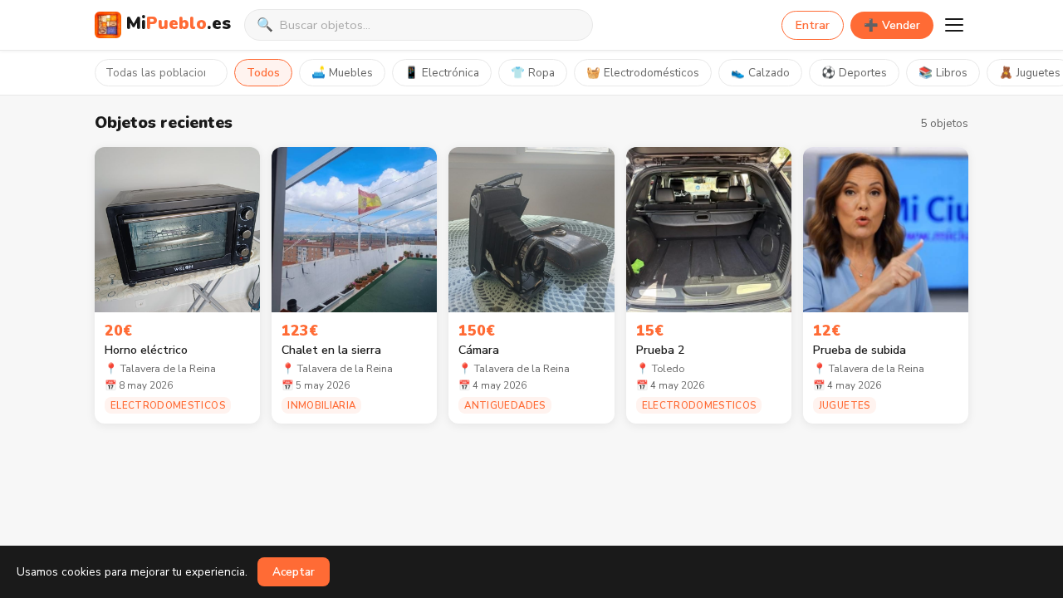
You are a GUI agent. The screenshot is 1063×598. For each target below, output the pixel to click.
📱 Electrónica (441, 73)
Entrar (813, 25)
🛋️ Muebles (342, 73)
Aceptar (293, 572)
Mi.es (178, 23)
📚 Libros (942, 73)
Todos (263, 73)
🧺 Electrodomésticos (642, 73)
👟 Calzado (760, 73)
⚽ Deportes (854, 73)
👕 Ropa (533, 73)
